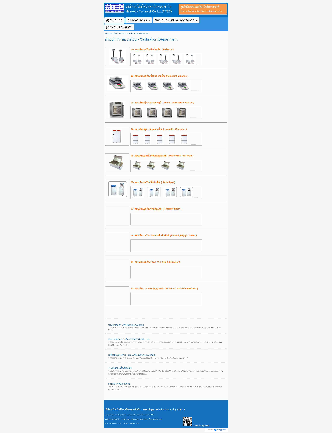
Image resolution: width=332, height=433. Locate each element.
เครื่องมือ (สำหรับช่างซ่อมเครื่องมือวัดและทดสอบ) (132, 355)
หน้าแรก (108, 34)
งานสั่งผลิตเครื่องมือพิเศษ (120, 368)
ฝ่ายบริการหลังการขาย (119, 384)
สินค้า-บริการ (119, 34)
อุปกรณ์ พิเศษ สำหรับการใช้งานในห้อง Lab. (129, 339)
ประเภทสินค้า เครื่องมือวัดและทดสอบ (126, 325)
